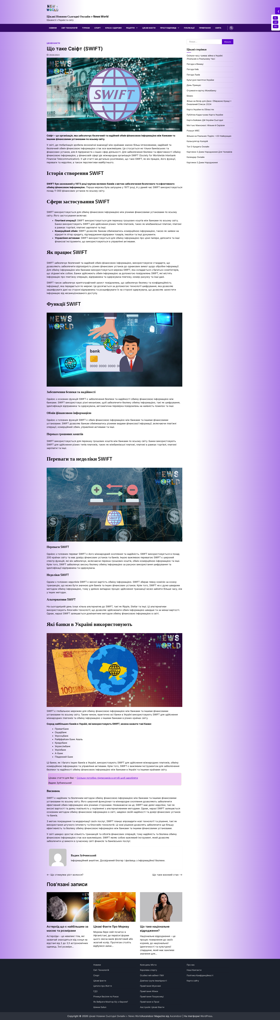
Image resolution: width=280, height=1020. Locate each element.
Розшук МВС (193, 130)
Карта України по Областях (200, 109)
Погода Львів (193, 74)
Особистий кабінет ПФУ (152, 975)
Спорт (97, 28)
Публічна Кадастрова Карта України (205, 115)
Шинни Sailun (99, 1007)
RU (275, 26)
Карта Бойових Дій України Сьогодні (205, 120)
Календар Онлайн (195, 157)
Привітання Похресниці (151, 996)
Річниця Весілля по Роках (106, 996)
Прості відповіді (168, 28)
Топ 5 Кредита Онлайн (198, 146)
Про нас (191, 965)
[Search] (231, 28)
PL (275, 18)
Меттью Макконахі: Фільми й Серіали (206, 125)
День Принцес (194, 85)
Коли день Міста (148, 965)
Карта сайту (193, 980)
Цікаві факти (148, 28)
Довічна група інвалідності (153, 980)
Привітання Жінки (149, 991)
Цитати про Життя (102, 986)
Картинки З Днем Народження (202, 162)
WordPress (206, 1016)
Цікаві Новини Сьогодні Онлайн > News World (77, 16)
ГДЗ (95, 991)
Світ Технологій (69, 28)
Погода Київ (193, 69)
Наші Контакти (194, 970)
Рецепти (130, 28)
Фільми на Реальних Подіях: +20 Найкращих (209, 136)
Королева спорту (148, 970)
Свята (218, 28)
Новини (53, 28)
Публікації (189, 28)
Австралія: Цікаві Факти (152, 1007)
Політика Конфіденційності (200, 975)
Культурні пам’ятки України (200, 80)
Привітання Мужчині (150, 986)
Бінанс (190, 96)
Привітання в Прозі (149, 1001)
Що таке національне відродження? (154, 928)
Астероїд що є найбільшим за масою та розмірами (67, 928)
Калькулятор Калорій (197, 141)
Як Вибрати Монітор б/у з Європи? (110, 1001)
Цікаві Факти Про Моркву (111, 926)
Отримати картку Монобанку (201, 90)
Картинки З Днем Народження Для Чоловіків (209, 152)
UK (275, 22)
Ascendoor (176, 1016)
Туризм (86, 28)
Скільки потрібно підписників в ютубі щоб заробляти (107, 777)
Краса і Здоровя (113, 28)
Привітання (205, 28)
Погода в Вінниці (195, 64)
